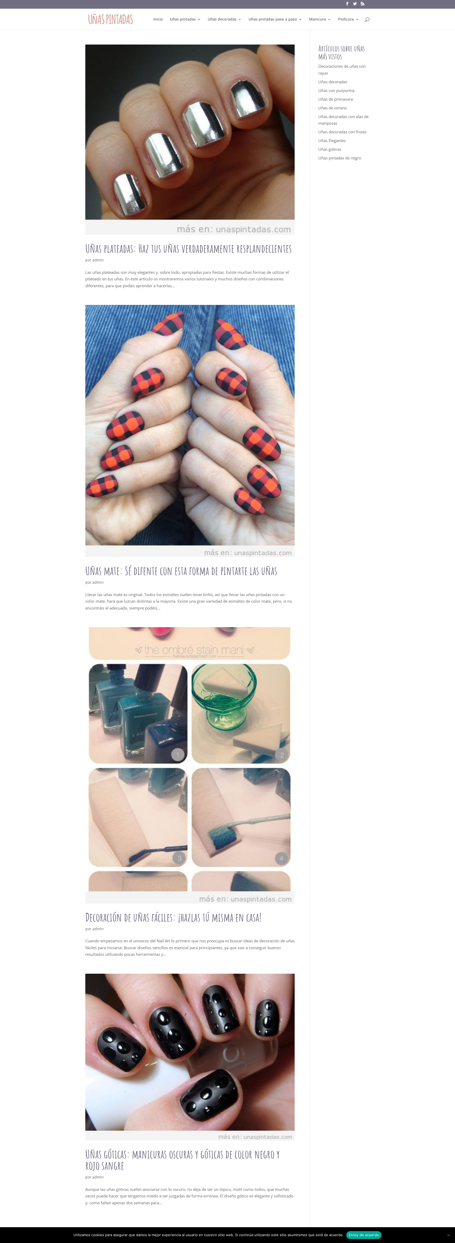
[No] (448, 1235)
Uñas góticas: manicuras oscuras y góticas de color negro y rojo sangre (182, 1160)
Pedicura (346, 19)
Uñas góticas (329, 149)
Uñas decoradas (222, 19)
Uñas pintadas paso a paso (273, 19)
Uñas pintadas (183, 19)
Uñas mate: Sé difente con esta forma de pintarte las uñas (181, 570)
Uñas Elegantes (332, 140)
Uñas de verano (332, 107)
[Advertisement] (344, 262)
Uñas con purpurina (336, 90)
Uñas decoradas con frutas (342, 131)
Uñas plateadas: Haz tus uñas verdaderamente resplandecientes (188, 248)
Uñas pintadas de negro (339, 157)
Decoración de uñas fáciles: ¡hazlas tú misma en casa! (173, 917)
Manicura (317, 19)
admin (98, 259)
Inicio (158, 19)
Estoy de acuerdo (364, 1235)
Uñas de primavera (335, 99)
